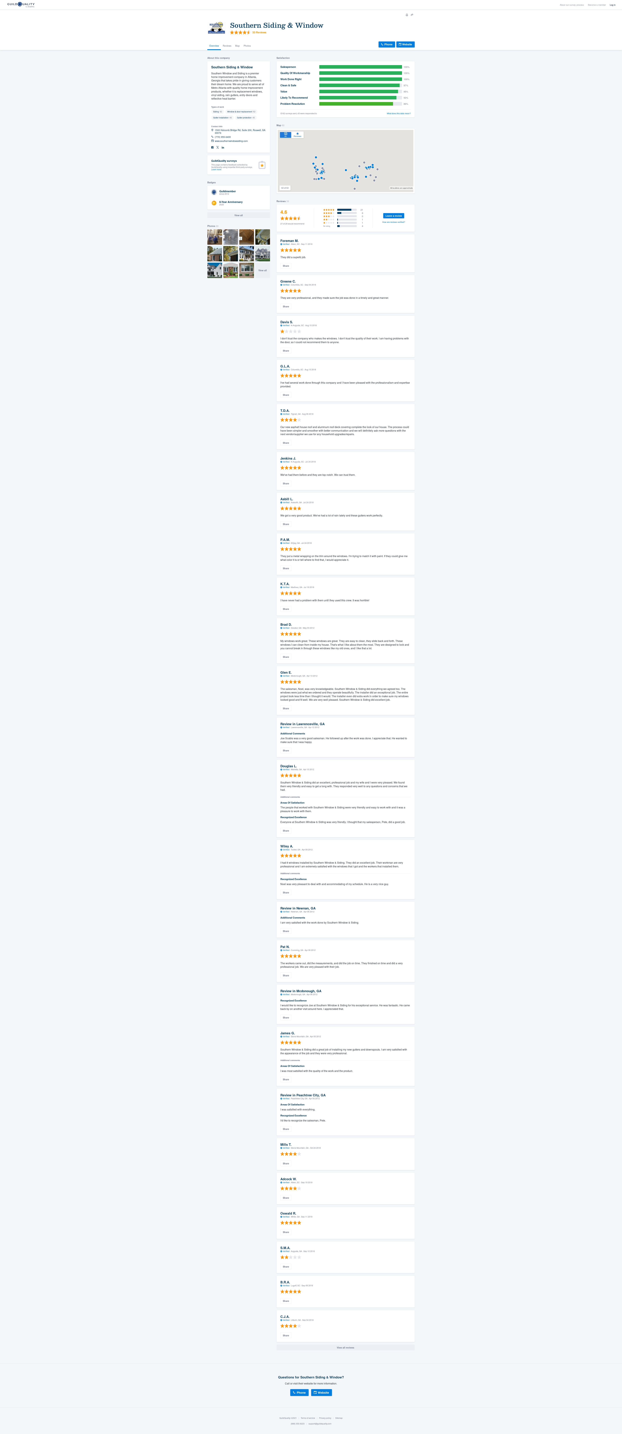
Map (237, 45)
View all (262, 270)
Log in (613, 4)
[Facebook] (212, 147)
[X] (217, 147)
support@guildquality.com (320, 1423)
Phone (388, 44)
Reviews (227, 45)
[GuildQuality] (20, 5)
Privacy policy (325, 1418)
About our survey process (572, 4)
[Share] (412, 14)
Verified (286, 244)
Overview (214, 45)
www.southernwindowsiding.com (231, 141)
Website (407, 44)
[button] (321, 178)
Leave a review (394, 215)
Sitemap (339, 1418)
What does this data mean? (399, 113)
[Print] (406, 14)
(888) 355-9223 (298, 1423)
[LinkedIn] (223, 147)
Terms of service (308, 1418)
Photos (247, 45)
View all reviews (345, 1347)
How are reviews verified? (393, 222)
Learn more (216, 169)
